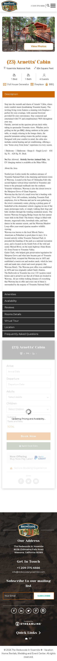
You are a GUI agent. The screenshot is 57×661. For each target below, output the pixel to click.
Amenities (10, 294)
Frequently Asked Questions (21, 334)
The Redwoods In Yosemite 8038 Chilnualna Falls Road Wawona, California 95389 (28, 549)
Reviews (9, 307)
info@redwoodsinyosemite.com (28, 572)
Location (9, 327)
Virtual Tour (12, 320)
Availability (11, 301)
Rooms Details (13, 314)
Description (11, 94)
